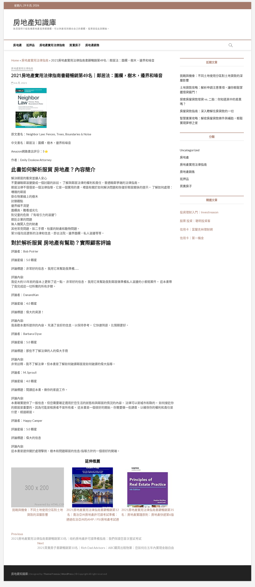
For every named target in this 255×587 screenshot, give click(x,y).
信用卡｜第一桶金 (192, 238)
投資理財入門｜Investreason (199, 212)
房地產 (17, 45)
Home (15, 60)
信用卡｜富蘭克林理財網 (196, 229)
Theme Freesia (51, 573)
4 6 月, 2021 (20, 82)
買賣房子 (75, 45)
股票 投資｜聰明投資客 (195, 221)
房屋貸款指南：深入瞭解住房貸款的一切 (207, 111)
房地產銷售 (92, 45)
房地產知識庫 (34, 22)
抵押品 (30, 45)
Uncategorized (189, 150)
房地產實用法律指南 (52, 45)
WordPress (67, 573)
